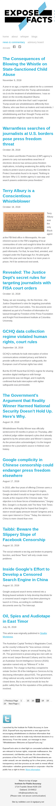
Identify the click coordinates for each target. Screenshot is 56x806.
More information (33, 769)
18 (43, 701)
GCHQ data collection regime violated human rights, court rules (25, 336)
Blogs (33, 36)
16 (33, 701)
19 (47, 701)
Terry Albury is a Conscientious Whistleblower (19, 195)
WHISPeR (24, 36)
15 (28, 701)
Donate (5, 48)
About (15, 36)
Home (6, 36)
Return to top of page (28, 781)
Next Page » (14, 704)
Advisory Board (36, 42)
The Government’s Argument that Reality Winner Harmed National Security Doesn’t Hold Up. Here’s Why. (28, 406)
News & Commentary (14, 42)
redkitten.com (24, 802)
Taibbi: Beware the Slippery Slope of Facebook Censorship (24, 534)
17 (38, 701)
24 (5, 704)
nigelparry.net (38, 802)
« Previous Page (11, 701)
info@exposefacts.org (28, 793)
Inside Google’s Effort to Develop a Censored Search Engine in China (26, 574)
